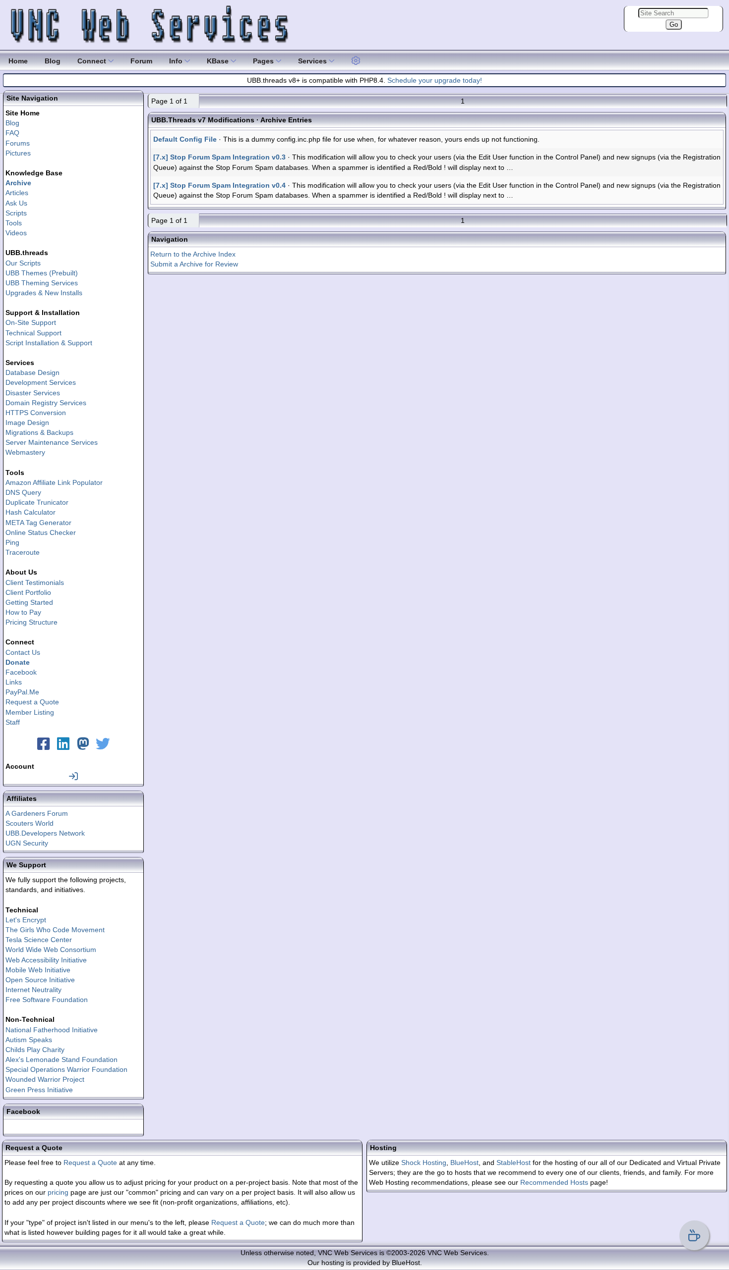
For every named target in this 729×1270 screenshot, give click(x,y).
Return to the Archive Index (193, 254)
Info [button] (176, 61)
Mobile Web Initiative (37, 970)
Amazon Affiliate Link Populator (54, 482)
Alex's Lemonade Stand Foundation (61, 1059)
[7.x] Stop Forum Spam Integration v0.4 (219, 185)
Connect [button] (92, 61)
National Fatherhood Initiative (51, 1030)
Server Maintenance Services (51, 442)
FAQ (12, 133)
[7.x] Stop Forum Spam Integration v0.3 (219, 157)
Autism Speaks (28, 1040)
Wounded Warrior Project (44, 1079)
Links (13, 682)
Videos (16, 233)
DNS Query (23, 492)
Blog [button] (53, 61)
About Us (21, 572)
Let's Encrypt (25, 920)
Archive (18, 183)
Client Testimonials (34, 582)
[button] (356, 59)
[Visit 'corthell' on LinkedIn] (63, 746)
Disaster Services (32, 393)
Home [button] (18, 61)
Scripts (16, 213)
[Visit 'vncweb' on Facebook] (44, 746)
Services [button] (313, 61)
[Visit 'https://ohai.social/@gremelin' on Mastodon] (83, 746)
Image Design (27, 422)
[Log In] (73, 776)
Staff (12, 722)
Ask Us (16, 203)
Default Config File (185, 139)
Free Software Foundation (46, 1000)
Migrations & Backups (39, 432)
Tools (13, 223)
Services (19, 363)
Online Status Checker (40, 532)
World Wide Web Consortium (50, 949)
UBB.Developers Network (45, 833)
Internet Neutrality (33, 990)
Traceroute (22, 552)
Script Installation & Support (48, 343)
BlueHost (464, 1162)
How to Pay (23, 612)
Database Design (32, 372)
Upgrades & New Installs (43, 293)
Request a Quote (32, 702)
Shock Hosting (423, 1162)
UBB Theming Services (41, 283)
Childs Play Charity (34, 1050)
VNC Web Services (457, 1253)
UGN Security (26, 843)
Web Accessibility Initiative (46, 960)
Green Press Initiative (39, 1090)
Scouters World (29, 823)
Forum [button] (141, 61)
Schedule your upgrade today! (434, 80)
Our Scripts (23, 263)
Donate (17, 662)
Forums (17, 143)
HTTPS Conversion (35, 413)
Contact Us (22, 652)
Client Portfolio (28, 592)
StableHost (513, 1162)
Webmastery (25, 452)
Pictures (18, 153)
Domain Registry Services (45, 403)
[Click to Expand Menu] (354, 61)
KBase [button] (219, 61)
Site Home (22, 113)
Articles (16, 193)
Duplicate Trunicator (36, 502)
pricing (58, 1192)
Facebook (21, 672)
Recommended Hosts (554, 1182)
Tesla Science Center (38, 940)
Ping (12, 542)
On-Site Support (30, 322)
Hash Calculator (30, 512)
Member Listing (29, 712)
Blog (12, 123)
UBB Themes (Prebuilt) (41, 273)
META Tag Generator (38, 523)
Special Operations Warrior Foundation (66, 1069)
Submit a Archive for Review (194, 264)
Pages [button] (264, 61)
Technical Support (33, 333)
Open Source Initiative (40, 980)
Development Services (40, 382)
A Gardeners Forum (36, 813)
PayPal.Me (22, 692)
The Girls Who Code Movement (55, 930)
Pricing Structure (31, 622)
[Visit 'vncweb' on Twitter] (103, 746)
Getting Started (29, 602)
